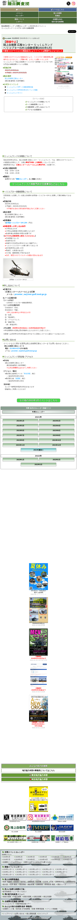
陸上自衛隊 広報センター (14, 78)
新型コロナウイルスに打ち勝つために (38, 862)
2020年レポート (8, 872)
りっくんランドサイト (15, 93)
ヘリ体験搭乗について (35, 104)
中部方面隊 (17, 896)
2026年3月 (31, 857)
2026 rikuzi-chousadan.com (39, 918)
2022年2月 (56, 460)
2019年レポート (22, 872)
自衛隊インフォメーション (12, 862)
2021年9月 (20, 440)
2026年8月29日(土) (38, 624)
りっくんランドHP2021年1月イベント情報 (22, 90)
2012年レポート (35, 874)
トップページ (8, 913)
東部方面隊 (7, 896)
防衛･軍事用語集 (38, 909)
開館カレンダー (21, 179)
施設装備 (31, 884)
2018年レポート (35, 872)
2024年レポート (22, 869)
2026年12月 (68, 859)
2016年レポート (62, 872)
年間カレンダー (38, 412)
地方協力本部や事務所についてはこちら (38, 770)
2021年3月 (20, 426)
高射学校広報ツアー (23, 904)
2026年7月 (6, 859)
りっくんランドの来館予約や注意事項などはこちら (38, 184)
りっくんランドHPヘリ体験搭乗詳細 (20, 87)
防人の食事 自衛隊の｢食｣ (15, 889)
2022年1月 (20, 460)
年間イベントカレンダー (15, 852)
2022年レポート (48, 869)
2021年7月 (20, 435)
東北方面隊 (48, 896)
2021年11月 (20, 445)
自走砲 (45, 882)
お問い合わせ (19, 913)
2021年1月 (20, 421)
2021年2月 (56, 421)
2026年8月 (18, 859)
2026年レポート (8, 869)
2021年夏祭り (38, 450)
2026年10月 (44, 859)
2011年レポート (48, 874)
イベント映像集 (51, 909)
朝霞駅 (18, 378)
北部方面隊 (37, 896)
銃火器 (5, 884)
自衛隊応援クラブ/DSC (38, 842)
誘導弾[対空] (59, 882)
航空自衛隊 (62, 831)
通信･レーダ (61, 884)
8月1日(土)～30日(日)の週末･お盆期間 (38, 592)
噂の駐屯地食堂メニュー (15, 894)
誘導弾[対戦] (71, 882)
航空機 (38, 882)
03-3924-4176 (15, 348)
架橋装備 (39, 884)
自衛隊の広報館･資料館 (14, 901)
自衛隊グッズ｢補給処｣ (62, 842)
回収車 (16, 882)
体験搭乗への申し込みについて (38, 107)
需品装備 (22, 884)
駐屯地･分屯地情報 (23, 909)
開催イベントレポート (14, 867)
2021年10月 (56, 440)
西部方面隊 (27, 896)
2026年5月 (55, 857)
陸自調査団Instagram (38, 821)
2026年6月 (67, 857)
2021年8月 (56, 435)
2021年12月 (56, 445)
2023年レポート (35, 869)
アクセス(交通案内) (34, 110)
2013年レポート (22, 874)
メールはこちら (58, 10)
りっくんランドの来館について (38, 102)
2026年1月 (6, 857)
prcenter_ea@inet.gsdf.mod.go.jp (31, 294)
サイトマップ (43, 913)
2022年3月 (38, 464)
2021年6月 (56, 430)
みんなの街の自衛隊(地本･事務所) (18, 906)
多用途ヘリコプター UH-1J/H (16, 223)
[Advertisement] (38, 132)
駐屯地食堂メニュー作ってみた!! (14, 891)
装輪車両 (31, 882)
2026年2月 (18, 857)
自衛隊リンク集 (8, 909)
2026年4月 (43, 857)
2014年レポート (8, 874)
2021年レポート (62, 869)
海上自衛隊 (38, 831)
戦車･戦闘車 (7, 882)
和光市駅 (27, 373)
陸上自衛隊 (15, 831)
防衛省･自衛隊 (62, 821)
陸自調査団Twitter (15, 821)
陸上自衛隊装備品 (12, 879)
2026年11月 (56, 859)
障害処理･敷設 (50, 884)
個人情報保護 (31, 913)
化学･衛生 (13, 884)
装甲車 (23, 882)
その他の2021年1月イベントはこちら (39, 400)
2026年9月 (31, 859)
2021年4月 (56, 426)
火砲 (51, 882)
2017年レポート (48, 872)
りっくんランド (8, 904)
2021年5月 (20, 430)
